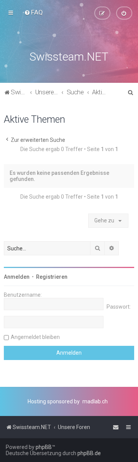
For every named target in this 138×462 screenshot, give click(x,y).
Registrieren (51, 277)
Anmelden (17, 277)
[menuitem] (33, 12)
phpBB (44, 447)
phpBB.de (89, 453)
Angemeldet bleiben (35, 337)
